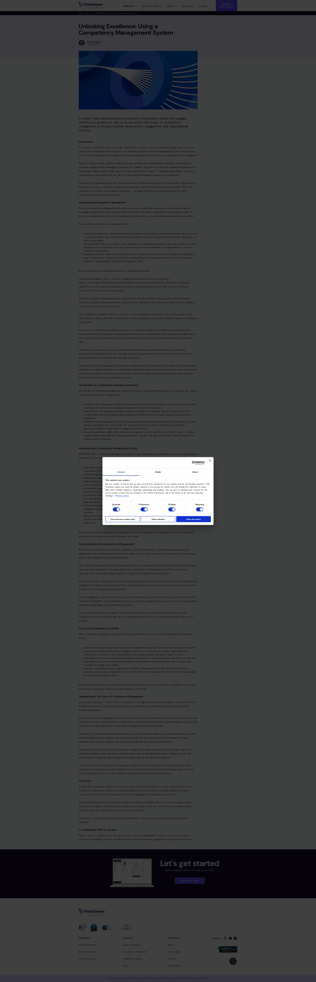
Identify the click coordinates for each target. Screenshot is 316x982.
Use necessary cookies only (123, 519)
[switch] (144, 509)
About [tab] (195, 472)
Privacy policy (122, 496)
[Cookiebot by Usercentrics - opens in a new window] (194, 463)
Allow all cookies (193, 519)
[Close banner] (210, 463)
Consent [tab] (121, 472)
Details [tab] (158, 472)
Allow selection (158, 519)
